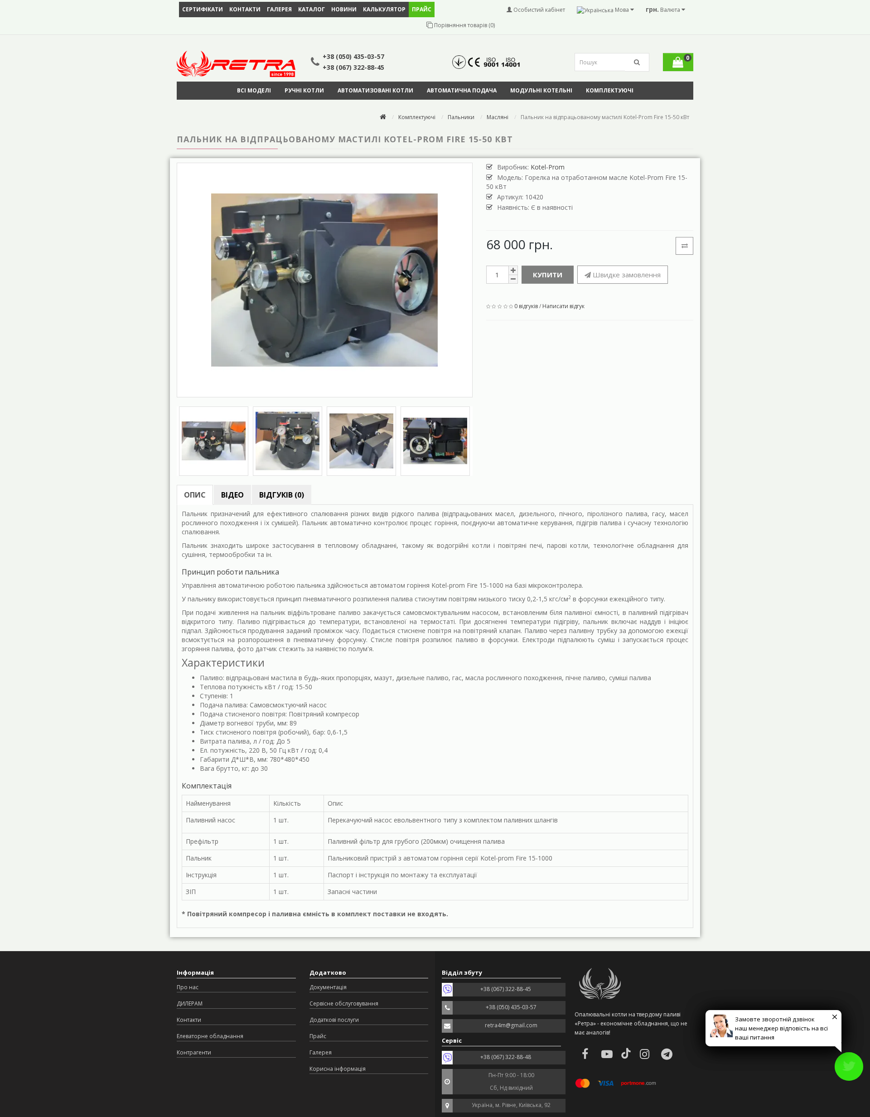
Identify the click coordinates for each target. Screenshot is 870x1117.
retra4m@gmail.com (511, 1025)
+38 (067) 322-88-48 (505, 1057)
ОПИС (195, 495)
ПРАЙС (421, 9)
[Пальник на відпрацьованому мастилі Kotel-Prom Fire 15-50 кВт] (324, 280)
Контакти (245, 9)
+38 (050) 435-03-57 (353, 56)
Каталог (311, 9)
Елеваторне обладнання (210, 1036)
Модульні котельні (541, 90)
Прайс (317, 1036)
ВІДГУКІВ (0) (281, 495)
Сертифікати (202, 9)
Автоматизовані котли (375, 90)
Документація (328, 987)
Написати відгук (563, 306)
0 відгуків (526, 306)
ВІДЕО (232, 495)
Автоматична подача (462, 90)
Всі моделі (254, 90)
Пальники (461, 117)
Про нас (187, 987)
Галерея (279, 9)
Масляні (497, 117)
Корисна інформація (337, 1069)
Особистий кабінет (538, 10)
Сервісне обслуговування (343, 1003)
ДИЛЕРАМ (190, 1003)
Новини (344, 9)
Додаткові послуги (334, 1020)
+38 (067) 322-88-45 (353, 67)
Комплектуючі (609, 90)
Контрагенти (194, 1052)
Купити (547, 274)
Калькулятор (384, 9)
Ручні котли (304, 90)
